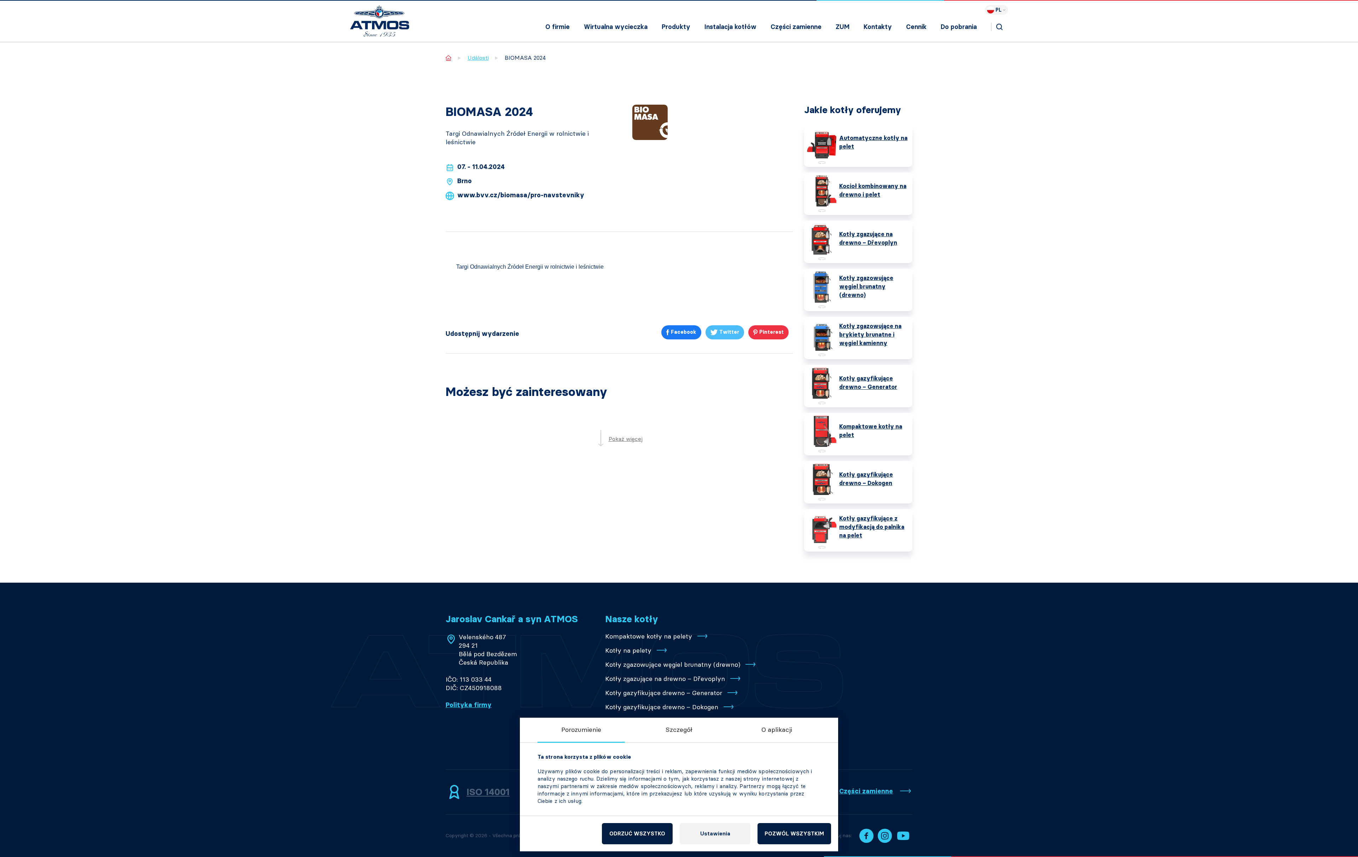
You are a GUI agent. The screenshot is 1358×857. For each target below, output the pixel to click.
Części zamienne (796, 27)
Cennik (916, 27)
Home (449, 57)
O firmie (557, 27)
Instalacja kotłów (730, 27)
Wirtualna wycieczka (616, 27)
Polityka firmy (469, 705)
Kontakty (878, 27)
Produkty (676, 27)
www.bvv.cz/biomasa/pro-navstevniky (520, 195)
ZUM (842, 27)
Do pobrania (959, 27)
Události (478, 57)
